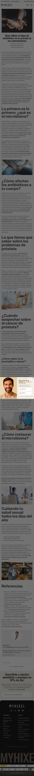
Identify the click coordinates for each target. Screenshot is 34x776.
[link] (25, 389)
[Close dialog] (33, 377)
